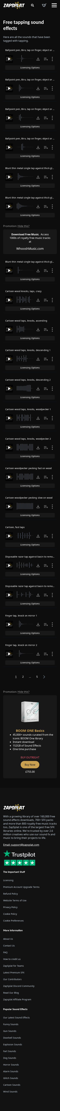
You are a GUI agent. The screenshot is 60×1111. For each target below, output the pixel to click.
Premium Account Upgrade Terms (21, 886)
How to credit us (12, 959)
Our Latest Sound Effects (16, 1017)
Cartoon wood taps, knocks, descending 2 (28, 379)
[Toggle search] (32, 5)
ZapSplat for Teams (13, 965)
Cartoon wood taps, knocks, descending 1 (28, 350)
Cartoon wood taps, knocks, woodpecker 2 (28, 438)
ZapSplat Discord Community (18, 985)
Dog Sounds (9, 1057)
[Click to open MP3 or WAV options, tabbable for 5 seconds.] (38, 59)
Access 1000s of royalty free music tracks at (30, 238)
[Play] (9, 59)
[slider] (25, 58)
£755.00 (30, 771)
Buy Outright (30, 757)
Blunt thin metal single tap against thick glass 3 (31, 261)
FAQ (5, 952)
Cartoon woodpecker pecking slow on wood (28, 497)
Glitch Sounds (10, 1078)
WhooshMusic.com (30, 248)
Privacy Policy (10, 907)
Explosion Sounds (12, 1044)
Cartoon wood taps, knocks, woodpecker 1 (28, 409)
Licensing (8, 880)
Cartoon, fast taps (15, 527)
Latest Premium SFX (13, 972)
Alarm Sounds (10, 1071)
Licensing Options (30, 67)
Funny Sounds (10, 1024)
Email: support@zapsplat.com (21, 845)
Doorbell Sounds (12, 1037)
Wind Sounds (10, 1091)
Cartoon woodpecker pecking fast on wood (28, 468)
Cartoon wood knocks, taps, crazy (23, 291)
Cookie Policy (10, 913)
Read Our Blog (11, 992)
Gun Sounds (9, 1031)
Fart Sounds (9, 1051)
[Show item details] (52, 59)
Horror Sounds (11, 1064)
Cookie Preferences (13, 920)
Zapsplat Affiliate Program (17, 999)
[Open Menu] (54, 5)
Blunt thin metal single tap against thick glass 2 (31, 197)
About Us (8, 938)
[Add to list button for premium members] (46, 59)
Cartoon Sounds (11, 1084)
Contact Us (9, 945)
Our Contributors (12, 979)
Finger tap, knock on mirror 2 (21, 645)
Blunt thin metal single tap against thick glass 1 (31, 168)
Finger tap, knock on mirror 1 (21, 615)
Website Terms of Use (14, 900)
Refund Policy (10, 893)
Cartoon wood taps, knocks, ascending (26, 320)
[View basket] (44, 5)
